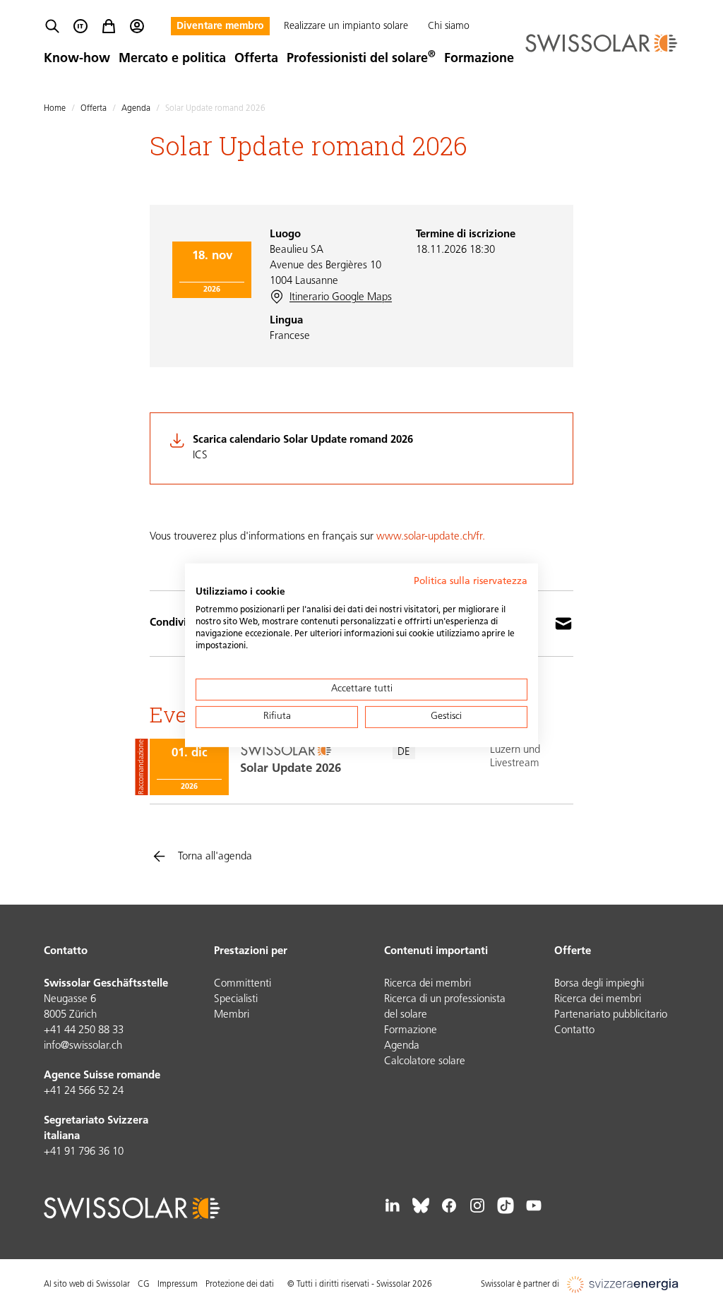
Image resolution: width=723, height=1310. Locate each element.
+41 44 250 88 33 (84, 1030)
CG (144, 1284)
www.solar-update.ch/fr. (430, 537)
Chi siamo (449, 26)
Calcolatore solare (424, 1061)
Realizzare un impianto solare (346, 26)
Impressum (177, 1284)
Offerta (256, 59)
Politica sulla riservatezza (470, 580)
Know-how (77, 59)
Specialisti (236, 999)
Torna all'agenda (215, 857)
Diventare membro (220, 26)
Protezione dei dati (239, 1284)
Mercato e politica (172, 59)
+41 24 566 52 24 (84, 1091)
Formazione (479, 59)
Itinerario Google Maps (340, 297)
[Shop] (108, 26)
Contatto (574, 1030)
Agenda (135, 109)
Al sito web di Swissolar (87, 1284)
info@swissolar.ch (83, 1046)
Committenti (242, 984)
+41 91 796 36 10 (84, 1152)
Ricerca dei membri (427, 984)
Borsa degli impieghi (599, 984)
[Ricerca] (52, 26)
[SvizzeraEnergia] (623, 1284)
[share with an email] (563, 623)
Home (55, 109)
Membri (231, 1015)
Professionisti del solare (361, 59)
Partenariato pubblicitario (610, 1015)
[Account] (137, 26)
